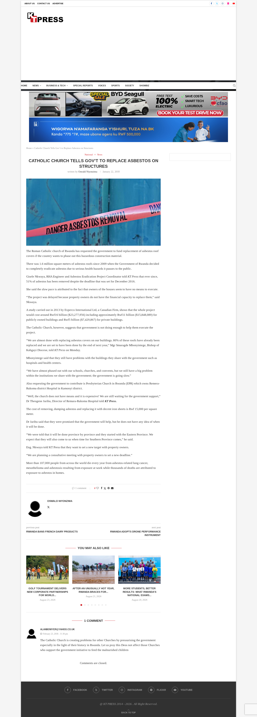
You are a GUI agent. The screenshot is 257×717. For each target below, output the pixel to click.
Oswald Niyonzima (87, 171)
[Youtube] (233, 3)
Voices (102, 85)
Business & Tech (56, 85)
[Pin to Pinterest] (109, 488)
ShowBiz (144, 85)
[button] (31, 580)
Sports (115, 85)
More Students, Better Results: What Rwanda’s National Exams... (139, 592)
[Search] (234, 85)
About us (29, 3)
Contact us (43, 3)
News (36, 85)
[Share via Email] (112, 488)
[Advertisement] (128, 54)
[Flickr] (228, 3)
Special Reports (83, 85)
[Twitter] (217, 3)
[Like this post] (97, 488)
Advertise (57, 3)
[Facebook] (211, 3)
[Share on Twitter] (105, 488)
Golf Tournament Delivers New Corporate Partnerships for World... (47, 592)
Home (24, 85)
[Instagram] (222, 3)
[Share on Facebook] (101, 488)
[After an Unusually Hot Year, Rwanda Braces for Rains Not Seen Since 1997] (93, 570)
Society (129, 85)
